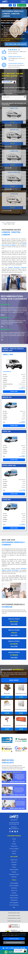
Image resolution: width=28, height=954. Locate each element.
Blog (14, 907)
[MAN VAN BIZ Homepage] (5, 1)
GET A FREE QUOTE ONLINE (15, 948)
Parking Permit (14, 900)
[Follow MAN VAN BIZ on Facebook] (9, 831)
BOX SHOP (14, 680)
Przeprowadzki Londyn (14, 912)
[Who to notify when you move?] (14, 803)
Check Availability (14, 883)
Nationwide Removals (10, 222)
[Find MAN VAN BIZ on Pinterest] (15, 831)
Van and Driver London (14, 915)
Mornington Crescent (14, 874)
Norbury (14, 867)
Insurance (14, 851)
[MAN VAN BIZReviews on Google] (21, 749)
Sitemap (14, 853)
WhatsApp (22, 5)
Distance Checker (14, 897)
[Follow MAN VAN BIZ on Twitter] (12, 831)
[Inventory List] (14, 790)
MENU (23, 1)
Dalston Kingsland (14, 869)
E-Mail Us (14, 827)
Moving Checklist (14, 895)
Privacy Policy (22, 935)
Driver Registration (14, 902)
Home (3, 222)
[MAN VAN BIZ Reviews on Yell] (7, 749)
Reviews (14, 843)
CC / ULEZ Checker (14, 905)
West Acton (14, 876)
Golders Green (14, 859)
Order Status (14, 888)
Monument (14, 862)
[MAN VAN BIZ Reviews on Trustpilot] (21, 740)
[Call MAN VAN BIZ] (14, 5)
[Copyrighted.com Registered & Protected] (14, 926)
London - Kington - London (9, 223)
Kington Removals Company (17, 267)
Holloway (14, 872)
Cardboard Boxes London (14, 918)
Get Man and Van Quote (16, 44)
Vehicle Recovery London (14, 921)
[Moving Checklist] (14, 776)
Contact (14, 838)
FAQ (14, 841)
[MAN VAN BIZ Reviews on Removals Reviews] (7, 740)
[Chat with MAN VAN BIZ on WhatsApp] (7, 952)
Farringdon (14, 864)
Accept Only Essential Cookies (14, 942)
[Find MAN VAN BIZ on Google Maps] (17, 831)
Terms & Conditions (14, 848)
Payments (14, 892)
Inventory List (14, 890)
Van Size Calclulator (14, 885)
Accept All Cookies (14, 938)
